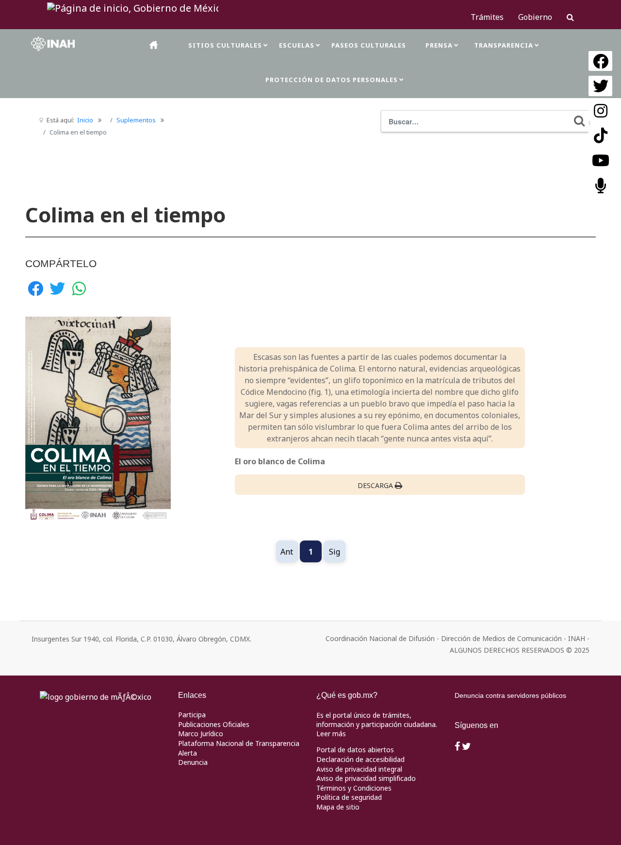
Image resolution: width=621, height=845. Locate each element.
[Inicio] (154, 45)
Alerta (187, 753)
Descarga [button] (375, 485)
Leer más (331, 733)
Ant (286, 551)
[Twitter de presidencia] (466, 747)
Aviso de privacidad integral (359, 769)
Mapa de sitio (338, 806)
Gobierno (535, 17)
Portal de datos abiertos (355, 749)
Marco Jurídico (200, 733)
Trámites (487, 17)
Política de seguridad (349, 797)
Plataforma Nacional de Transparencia (238, 743)
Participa (192, 714)
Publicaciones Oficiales (213, 724)
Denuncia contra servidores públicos (510, 695)
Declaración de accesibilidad (360, 759)
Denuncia (193, 762)
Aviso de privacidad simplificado (366, 778)
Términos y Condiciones (354, 788)
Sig (334, 551)
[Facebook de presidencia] (457, 747)
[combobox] (485, 121)
